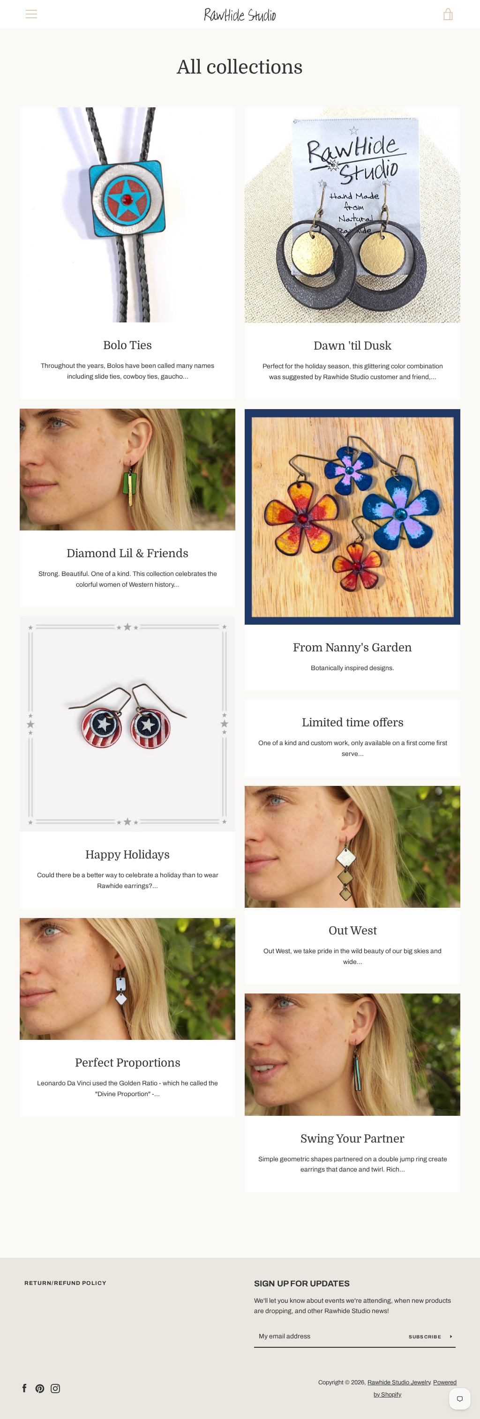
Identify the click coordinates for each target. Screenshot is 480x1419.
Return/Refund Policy (65, 1283)
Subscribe (426, 1336)
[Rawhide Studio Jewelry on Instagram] (55, 1388)
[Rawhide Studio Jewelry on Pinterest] (40, 1388)
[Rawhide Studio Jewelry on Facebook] (24, 1388)
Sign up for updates (302, 1283)
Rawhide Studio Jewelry (399, 1382)
